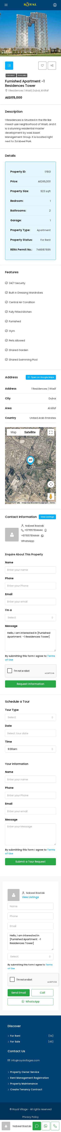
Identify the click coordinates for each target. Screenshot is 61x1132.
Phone (9, 578)
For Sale (15, 1041)
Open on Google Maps (42, 377)
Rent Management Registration (29, 1078)
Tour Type (12, 710)
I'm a (8, 610)
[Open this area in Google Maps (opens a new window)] (11, 502)
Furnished (15, 321)
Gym (12, 331)
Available (22, 75)
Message (11, 626)
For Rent (10, 75)
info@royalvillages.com (25, 1060)
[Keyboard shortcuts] (18, 503)
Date (8, 726)
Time (8, 741)
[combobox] (30, 617)
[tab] (9, 66)
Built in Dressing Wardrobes (26, 292)
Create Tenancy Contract (26, 1089)
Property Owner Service (24, 1072)
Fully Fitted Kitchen (20, 312)
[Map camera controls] (50, 484)
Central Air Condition (22, 302)
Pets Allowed (17, 340)
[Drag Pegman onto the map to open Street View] (50, 496)
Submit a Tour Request (30, 861)
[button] (30, 461)
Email (8, 594)
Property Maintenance (24, 1083)
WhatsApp (27, 541)
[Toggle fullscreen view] (50, 432)
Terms (52, 503)
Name (9, 562)
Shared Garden (18, 350)
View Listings (47, 516)
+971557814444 (33, 530)
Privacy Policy (30, 1117)
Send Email (18, 992)
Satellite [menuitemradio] (30, 432)
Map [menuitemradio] (13, 432)
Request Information (30, 684)
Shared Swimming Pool (23, 359)
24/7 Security (17, 283)
